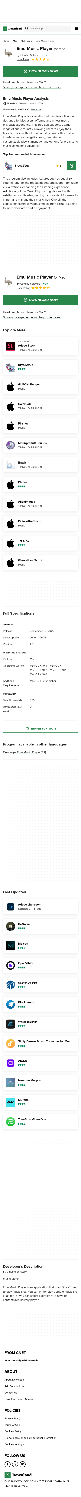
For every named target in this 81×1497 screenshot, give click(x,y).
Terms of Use (12, 1425)
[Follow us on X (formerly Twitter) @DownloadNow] (15, 1464)
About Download (14, 1379)
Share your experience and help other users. (32, 87)
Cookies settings (14, 1444)
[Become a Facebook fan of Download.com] (8, 1464)
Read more (36, 109)
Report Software (43, 728)
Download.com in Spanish (19, 1399)
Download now (43, 71)
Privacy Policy (12, 1418)
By (28, 55)
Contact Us (11, 1392)
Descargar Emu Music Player (21, 752)
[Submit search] (27, 29)
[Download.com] (12, 28)
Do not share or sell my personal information (31, 1438)
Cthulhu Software (17, 1271)
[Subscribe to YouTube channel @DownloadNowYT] (23, 1464)
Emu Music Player (41, 48)
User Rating (23, 59)
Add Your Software (15, 1386)
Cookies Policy (13, 1431)
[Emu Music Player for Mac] (8, 53)
